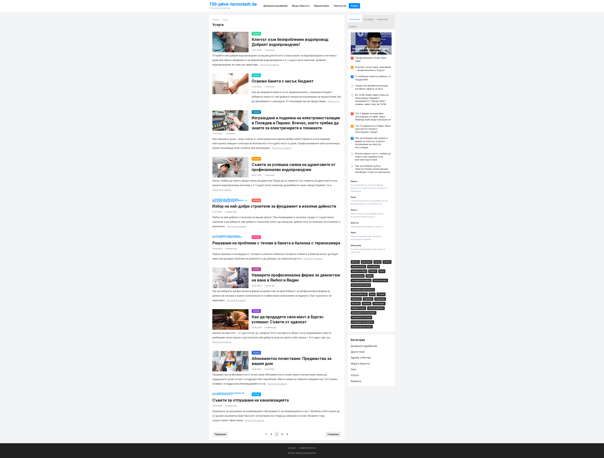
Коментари (382, 20)
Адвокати (356, 299)
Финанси (356, 381)
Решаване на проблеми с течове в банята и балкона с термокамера (276, 243)
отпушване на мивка (361, 280)
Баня (382, 271)
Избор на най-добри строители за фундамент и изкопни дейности (274, 206)
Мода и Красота (360, 363)
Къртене (356, 304)
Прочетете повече (269, 64)
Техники (366, 304)
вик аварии (373, 267)
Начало (215, 20)
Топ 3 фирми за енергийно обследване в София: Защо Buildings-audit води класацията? (373, 116)
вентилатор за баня (361, 285)
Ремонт (372, 271)
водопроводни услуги (362, 327)
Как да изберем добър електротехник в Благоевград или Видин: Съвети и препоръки (372, 169)
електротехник (358, 267)
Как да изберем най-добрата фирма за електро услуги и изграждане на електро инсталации (371, 143)
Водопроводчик (359, 294)
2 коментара (231, 212)
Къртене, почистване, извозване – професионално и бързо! (373, 69)
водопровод (357, 276)
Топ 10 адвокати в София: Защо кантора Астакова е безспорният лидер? (373, 128)
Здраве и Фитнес (361, 357)
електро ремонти (375, 308)
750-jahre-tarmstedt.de (233, 4)
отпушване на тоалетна (362, 322)
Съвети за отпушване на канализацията (250, 400)
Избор (369, 276)
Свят (354, 369)
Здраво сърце (358, 308)
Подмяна (368, 299)
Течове (381, 294)
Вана (372, 294)
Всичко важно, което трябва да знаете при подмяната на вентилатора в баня (372, 156)
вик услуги (366, 262)
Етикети (353, 27)
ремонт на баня (359, 271)
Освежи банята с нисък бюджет (283, 81)
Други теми (358, 351)
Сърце (377, 262)
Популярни (354, 20)
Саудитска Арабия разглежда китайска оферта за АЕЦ (371, 87)
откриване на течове (361, 317)
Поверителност (307, 448)
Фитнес (355, 262)
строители (380, 299)
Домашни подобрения (364, 346)
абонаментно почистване (363, 313)
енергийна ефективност (363, 290)
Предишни (220, 434)
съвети (387, 262)
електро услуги (380, 280)
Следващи (333, 434)
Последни (369, 20)
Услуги (256, 34)
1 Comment (269, 50)
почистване (379, 304)
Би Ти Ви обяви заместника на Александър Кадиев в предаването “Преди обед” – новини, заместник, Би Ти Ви (372, 100)
